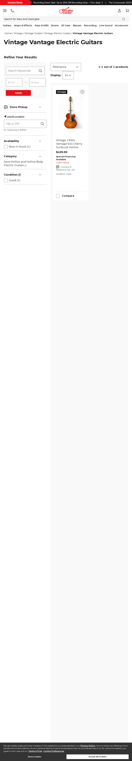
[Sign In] (119, 10)
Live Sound (105, 25)
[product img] (70, 112)
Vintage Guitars (33, 33)
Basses (77, 25)
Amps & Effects (23, 25)
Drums (55, 25)
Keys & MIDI (41, 25)
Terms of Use (35, 751)
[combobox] (66, 67)
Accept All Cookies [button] (98, 757)
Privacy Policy (87, 745)
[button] (40, 107)
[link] (70, 144)
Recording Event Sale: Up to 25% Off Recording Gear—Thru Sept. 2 (68, 2)
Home (8, 33)
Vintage (18, 33)
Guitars (7, 25)
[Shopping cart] (127, 10)
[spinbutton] (14, 82)
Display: (56, 75)
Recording (90, 25)
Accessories (122, 25)
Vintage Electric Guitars (57, 33)
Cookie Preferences (53, 751)
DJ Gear (66, 25)
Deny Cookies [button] (34, 757)
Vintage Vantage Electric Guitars (93, 33)
